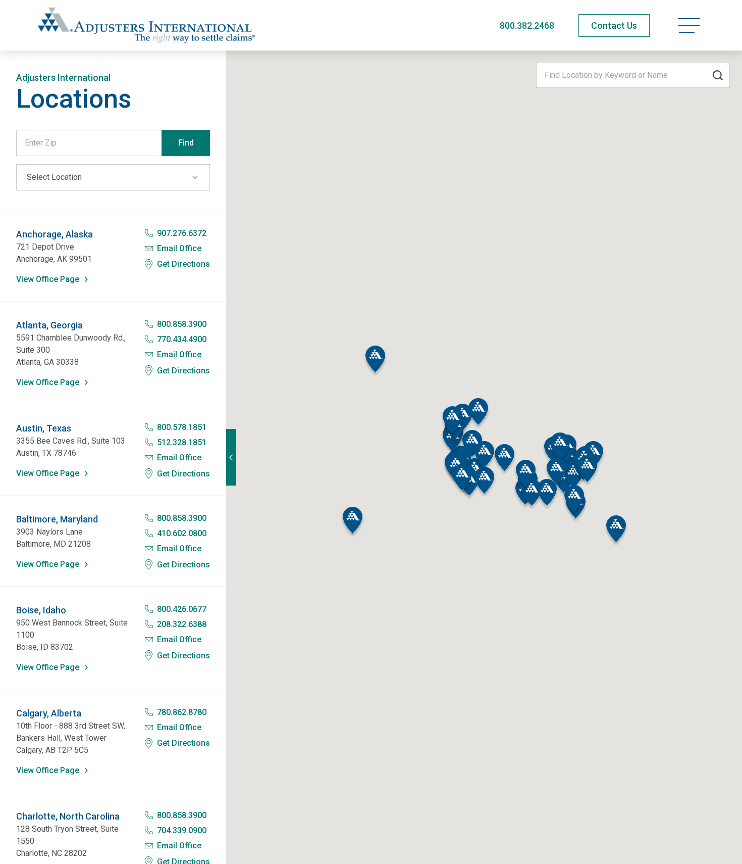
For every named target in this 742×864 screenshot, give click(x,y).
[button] (375, 361)
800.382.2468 (527, 25)
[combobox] (633, 75)
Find (186, 143)
